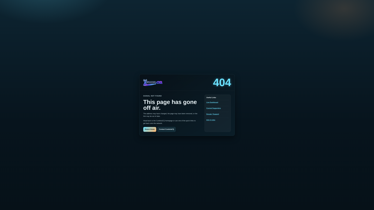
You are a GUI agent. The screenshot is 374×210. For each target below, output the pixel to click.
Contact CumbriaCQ (166, 129)
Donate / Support (212, 114)
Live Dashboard (212, 102)
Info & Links (210, 120)
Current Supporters (213, 108)
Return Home (150, 129)
